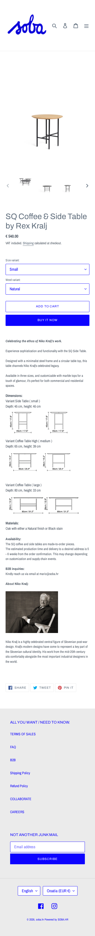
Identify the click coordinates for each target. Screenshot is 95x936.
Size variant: (13, 260)
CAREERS (17, 812)
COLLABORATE (20, 799)
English (27, 891)
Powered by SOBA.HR (56, 919)
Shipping (28, 243)
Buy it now (47, 320)
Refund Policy (19, 786)
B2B (13, 760)
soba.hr (40, 919)
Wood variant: (13, 280)
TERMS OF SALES (23, 734)
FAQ (13, 747)
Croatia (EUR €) (58, 891)
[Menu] (86, 25)
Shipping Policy (20, 773)
